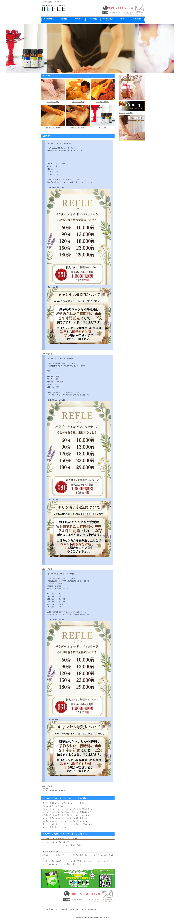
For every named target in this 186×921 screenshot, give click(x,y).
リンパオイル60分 (53, 102)
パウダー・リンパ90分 (53, 128)
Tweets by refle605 (126, 113)
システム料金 (63, 909)
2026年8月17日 (47, 569)
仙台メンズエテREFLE (91, 917)
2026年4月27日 (47, 786)
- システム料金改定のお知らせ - (55, 790)
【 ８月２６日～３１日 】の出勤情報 (60, 574)
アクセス (83, 909)
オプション (103, 128)
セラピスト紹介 (73, 909)
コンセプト (54, 909)
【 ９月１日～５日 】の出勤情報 (59, 143)
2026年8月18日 (47, 354)
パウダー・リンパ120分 (78, 128)
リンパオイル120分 (102, 102)
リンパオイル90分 (78, 102)
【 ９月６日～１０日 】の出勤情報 (60, 359)
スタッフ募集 (92, 909)
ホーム (46, 909)
